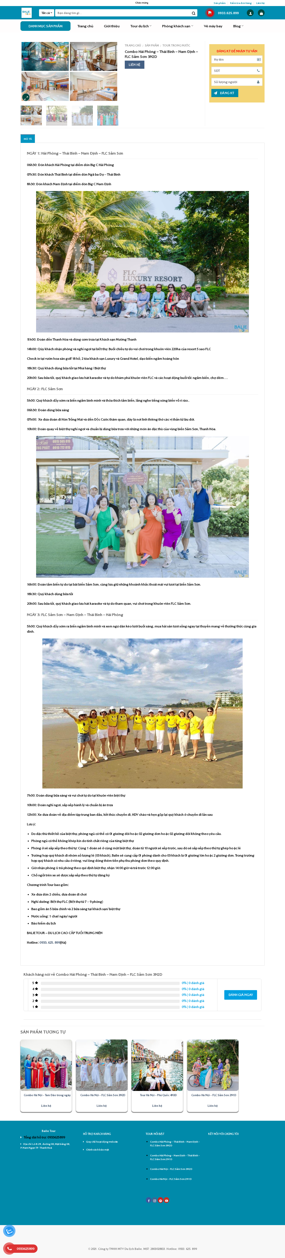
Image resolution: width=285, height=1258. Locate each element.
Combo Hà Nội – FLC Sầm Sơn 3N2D (102, 1095)
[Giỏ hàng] (261, 12)
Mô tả (28, 138)
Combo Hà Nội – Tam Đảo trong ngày (47, 1095)
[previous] (28, 72)
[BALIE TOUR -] (26, 13)
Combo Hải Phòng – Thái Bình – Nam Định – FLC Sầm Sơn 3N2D (175, 1143)
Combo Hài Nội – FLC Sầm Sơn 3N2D (171, 1169)
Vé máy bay (213, 25)
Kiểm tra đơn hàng (241, 3)
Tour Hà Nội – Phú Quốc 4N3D (158, 1095)
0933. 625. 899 (49, 942)
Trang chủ (85, 25)
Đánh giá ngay (240, 995)
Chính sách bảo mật (97, 1149)
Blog (237, 26)
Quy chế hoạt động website (102, 1141)
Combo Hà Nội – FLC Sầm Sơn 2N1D (213, 1095)
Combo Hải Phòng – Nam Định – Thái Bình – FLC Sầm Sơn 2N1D (175, 1157)
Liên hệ (260, 3)
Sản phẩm (220, 3)
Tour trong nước (176, 45)
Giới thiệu (112, 25)
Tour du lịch (139, 26)
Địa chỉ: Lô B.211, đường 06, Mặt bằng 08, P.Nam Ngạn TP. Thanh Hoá (45, 1145)
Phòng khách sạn (176, 26)
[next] (111, 72)
